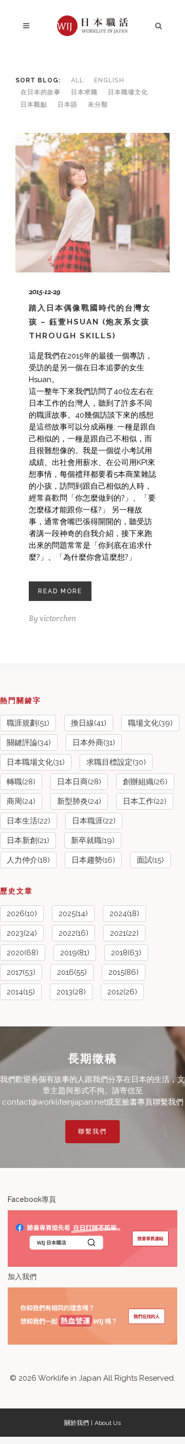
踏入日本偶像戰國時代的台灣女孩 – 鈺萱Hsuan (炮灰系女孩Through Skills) (90, 321)
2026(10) (22, 913)
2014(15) (21, 991)
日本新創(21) (28, 840)
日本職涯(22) (94, 821)
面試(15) (150, 860)
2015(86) (123, 972)
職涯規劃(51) (28, 723)
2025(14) (73, 913)
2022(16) (73, 933)
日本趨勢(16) (93, 860)
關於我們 (76, 1422)
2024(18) (124, 913)
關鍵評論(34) (29, 742)
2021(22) (124, 933)
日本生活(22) (28, 821)
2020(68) (23, 952)
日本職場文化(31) (36, 762)
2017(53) (21, 972)
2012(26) (122, 991)
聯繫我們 (92, 1131)
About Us (108, 1422)
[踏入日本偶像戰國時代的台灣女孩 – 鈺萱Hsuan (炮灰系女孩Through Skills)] (92, 203)
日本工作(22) (144, 801)
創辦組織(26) (145, 781)
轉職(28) (21, 781)
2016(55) (72, 972)
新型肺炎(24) (79, 801)
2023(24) (22, 933)
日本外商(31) (93, 742)
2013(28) (71, 991)
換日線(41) (88, 723)
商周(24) (21, 801)
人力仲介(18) (28, 860)
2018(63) (126, 952)
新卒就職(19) (93, 840)
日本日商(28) (79, 781)
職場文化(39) (150, 723)
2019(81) (74, 952)
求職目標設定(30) (116, 762)
